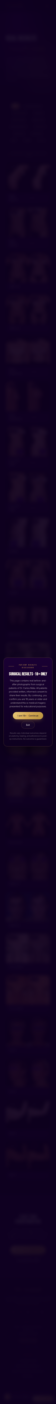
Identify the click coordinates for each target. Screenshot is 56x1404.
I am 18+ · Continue (28, 715)
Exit (28, 725)
